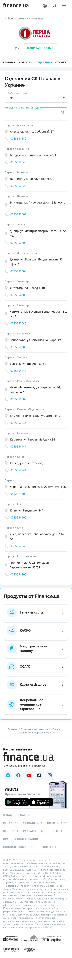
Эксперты (10, 831)
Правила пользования (20, 839)
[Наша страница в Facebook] (18, 775)
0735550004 (18, 271)
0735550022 (18, 186)
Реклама (29, 831)
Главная (9, 62)
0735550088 (18, 347)
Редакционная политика (22, 823)
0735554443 (18, 371)
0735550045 (18, 323)
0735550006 (18, 243)
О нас (7, 815)
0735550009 (18, 399)
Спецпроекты (51, 831)
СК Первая (55, 729)
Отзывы (61, 62)
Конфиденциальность (20, 847)
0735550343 (18, 162)
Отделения (44, 62)
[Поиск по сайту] (54, 5)
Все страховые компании (25, 18)
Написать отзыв (40, 48)
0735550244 (18, 423)
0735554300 (18, 295)
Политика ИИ (57, 823)
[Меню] (64, 5)
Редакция (24, 815)
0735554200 (18, 574)
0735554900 (18, 517)
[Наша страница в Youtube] (29, 775)
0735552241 (18, 470)
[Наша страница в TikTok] (39, 775)
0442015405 (18, 494)
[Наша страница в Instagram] (49, 775)
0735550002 (18, 214)
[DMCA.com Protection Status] (10, 938)
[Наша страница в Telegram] (8, 775)
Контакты (50, 847)
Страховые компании (33, 729)
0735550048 (18, 546)
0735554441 (18, 446)
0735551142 (18, 138)
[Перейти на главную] (16, 5)
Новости (25, 62)
